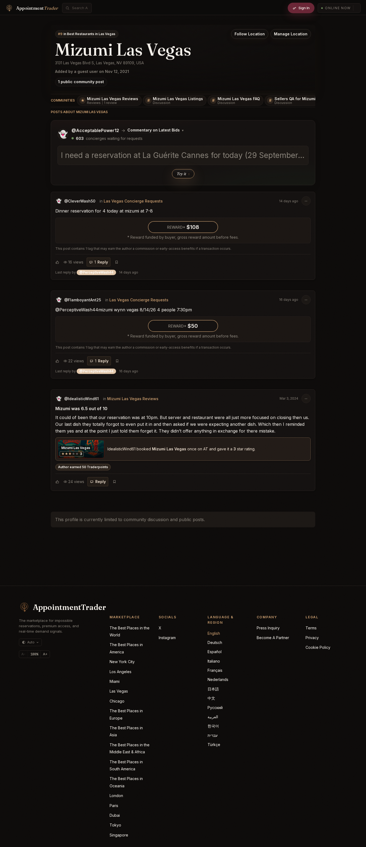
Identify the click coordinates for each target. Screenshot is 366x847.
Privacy (312, 637)
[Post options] (306, 200)
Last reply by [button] (96, 272)
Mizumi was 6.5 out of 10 (81, 408)
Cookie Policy (318, 647)
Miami (115, 681)
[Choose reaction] (57, 262)
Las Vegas (119, 691)
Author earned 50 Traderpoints (83, 467)
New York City (122, 661)
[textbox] (183, 155)
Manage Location (290, 34)
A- (23, 654)
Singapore (119, 835)
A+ (45, 654)
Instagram (167, 637)
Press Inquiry (268, 628)
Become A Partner (273, 637)
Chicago (117, 701)
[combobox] (80, 8)
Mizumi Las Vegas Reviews (132, 398)
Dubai (115, 815)
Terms (311, 628)
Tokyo (115, 825)
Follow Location (250, 34)
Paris (114, 805)
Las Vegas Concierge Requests (133, 201)
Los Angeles (120, 671)
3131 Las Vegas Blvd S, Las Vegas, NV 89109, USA (99, 62)
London (116, 795)
